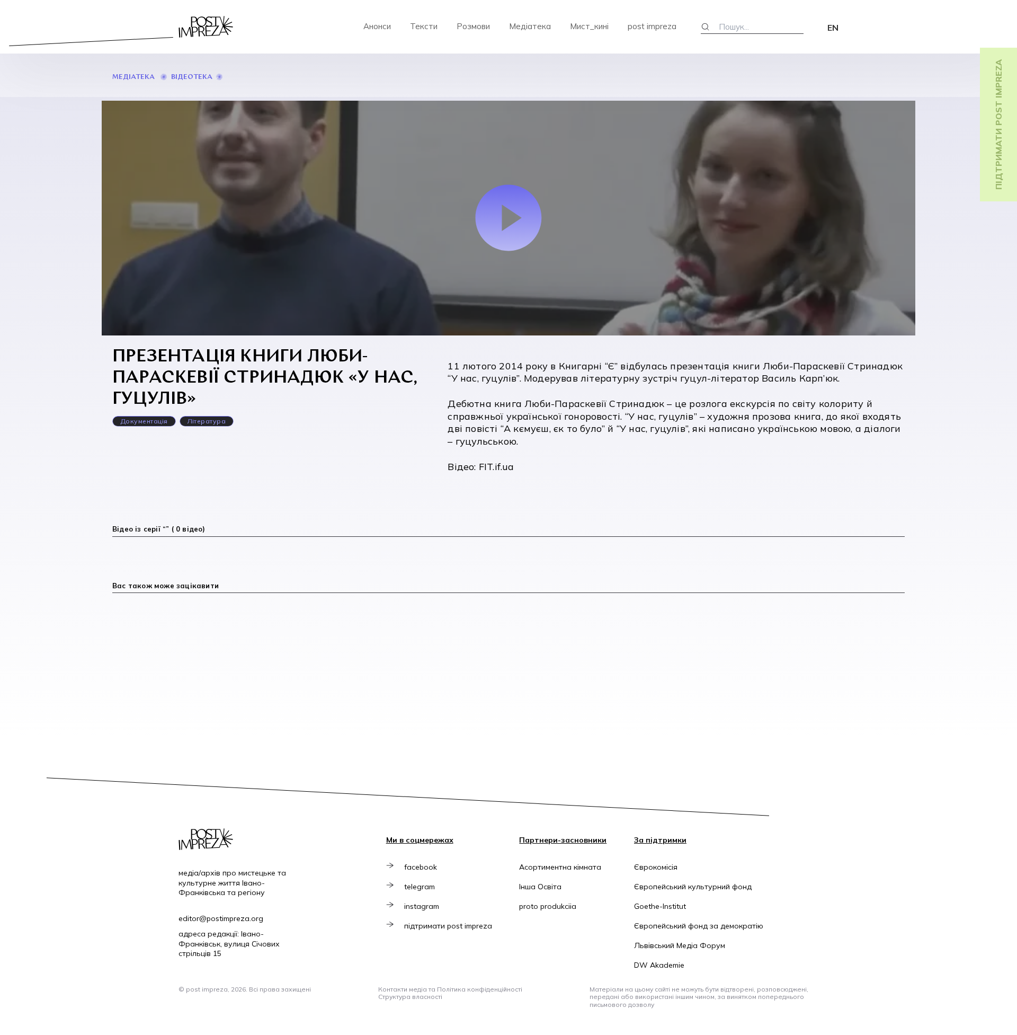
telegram (419, 886)
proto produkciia (547, 906)
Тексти (424, 26)
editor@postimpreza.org (221, 918)
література (207, 421)
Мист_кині (589, 26)
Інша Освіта (540, 886)
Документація (144, 421)
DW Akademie (659, 965)
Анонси (377, 26)
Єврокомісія (655, 867)
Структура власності (410, 997)
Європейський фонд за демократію (698, 926)
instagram (421, 906)
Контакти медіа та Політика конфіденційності (450, 989)
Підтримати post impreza (998, 124)
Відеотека (191, 77)
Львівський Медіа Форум (679, 945)
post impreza (652, 26)
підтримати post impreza (448, 926)
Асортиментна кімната (560, 867)
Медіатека (530, 26)
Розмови (473, 26)
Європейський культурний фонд (693, 886)
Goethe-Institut (660, 906)
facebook (420, 867)
